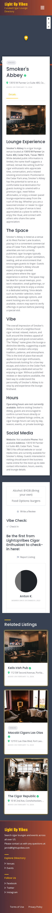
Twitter (10, 887)
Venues (11, 62)
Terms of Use (17, 906)
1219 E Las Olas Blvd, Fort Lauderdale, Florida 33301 (27, 741)
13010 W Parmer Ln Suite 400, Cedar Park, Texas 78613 (27, 82)
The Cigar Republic (22, 796)
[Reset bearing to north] (49, 27)
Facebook (12, 883)
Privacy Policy (35, 906)
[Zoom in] (49, 19)
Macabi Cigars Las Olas (25, 733)
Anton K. (26, 596)
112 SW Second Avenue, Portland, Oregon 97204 (27, 672)
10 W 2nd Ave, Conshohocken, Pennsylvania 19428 (27, 800)
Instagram (12, 892)
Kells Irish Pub (18, 668)
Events (10, 868)
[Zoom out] (49, 23)
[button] (26, 38)
